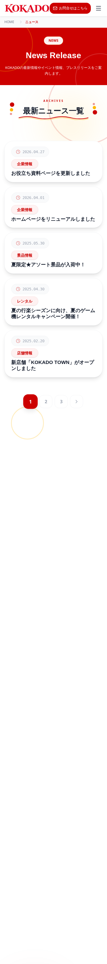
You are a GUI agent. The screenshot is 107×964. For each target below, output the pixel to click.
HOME (9, 22)
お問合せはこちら (73, 7)
